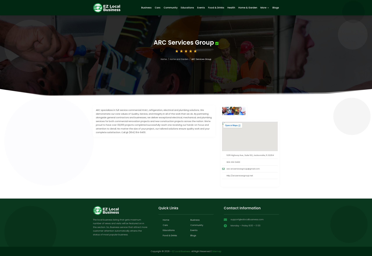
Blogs (275, 7)
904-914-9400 (233, 162)
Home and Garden (179, 59)
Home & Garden (247, 7)
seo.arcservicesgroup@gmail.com (243, 168)
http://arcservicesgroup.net (240, 175)
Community (171, 7)
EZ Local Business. (181, 251)
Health (231, 7)
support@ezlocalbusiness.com (247, 219)
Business (146, 7)
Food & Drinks (216, 7)
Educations (187, 7)
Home (164, 59)
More (263, 7)
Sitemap (216, 251)
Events (201, 7)
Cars (157, 7)
